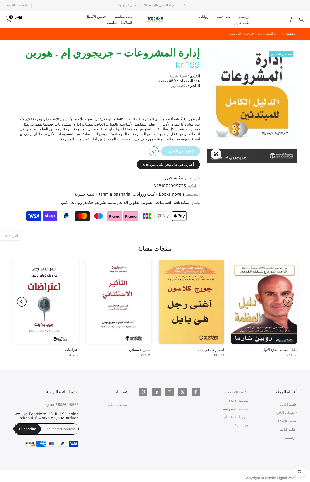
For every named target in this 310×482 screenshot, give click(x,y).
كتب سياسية (123, 17)
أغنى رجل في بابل (211, 350)
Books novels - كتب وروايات (159, 194)
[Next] (22, 302)
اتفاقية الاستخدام (236, 392)
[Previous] (288, 302)
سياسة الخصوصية (235, 408)
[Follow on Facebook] (196, 392)
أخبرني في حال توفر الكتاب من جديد (168, 164)
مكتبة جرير (242, 22)
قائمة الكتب (288, 405)
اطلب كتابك (288, 429)
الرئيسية (244, 17)
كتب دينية (223, 17)
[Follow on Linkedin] (156, 392)
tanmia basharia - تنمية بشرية (102, 194)
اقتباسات (163, 202)
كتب (64, 202)
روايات (204, 17)
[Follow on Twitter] (182, 392)
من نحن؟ (241, 425)
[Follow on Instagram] (169, 392)
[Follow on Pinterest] (143, 392)
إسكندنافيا (182, 202)
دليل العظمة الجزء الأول (280, 350)
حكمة (89, 202)
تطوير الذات (129, 202)
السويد (148, 202)
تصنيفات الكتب (286, 413)
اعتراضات (72, 350)
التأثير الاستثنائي (140, 350)
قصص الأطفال (95, 17)
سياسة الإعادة (238, 400)
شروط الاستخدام (236, 417)
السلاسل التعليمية (119, 22)
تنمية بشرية (178, 76)
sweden (23, 5)
